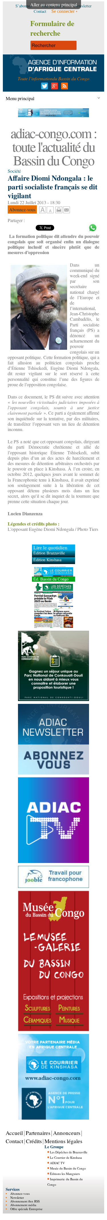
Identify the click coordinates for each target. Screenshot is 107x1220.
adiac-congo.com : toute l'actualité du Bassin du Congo (53, 146)
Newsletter (17, 1197)
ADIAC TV (57, 1163)
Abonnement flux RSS (25, 1201)
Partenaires (38, 1132)
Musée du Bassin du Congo (68, 1168)
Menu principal (20, 98)
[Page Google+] (53, 87)
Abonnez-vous (20, 1193)
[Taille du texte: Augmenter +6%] (42, 210)
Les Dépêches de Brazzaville (68, 1152)
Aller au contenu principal (53, 4)
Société (14, 171)
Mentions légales (63, 1140)
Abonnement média (23, 1205)
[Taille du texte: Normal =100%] (50, 210)
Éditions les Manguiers (65, 1174)
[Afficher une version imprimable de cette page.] (59, 209)
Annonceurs (66, 1132)
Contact (14, 1140)
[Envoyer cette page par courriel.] (66, 209)
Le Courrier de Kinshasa (66, 1157)
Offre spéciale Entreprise (26, 1209)
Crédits (34, 1140)
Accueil (14, 1132)
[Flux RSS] (63, 87)
